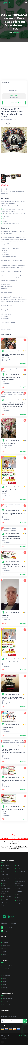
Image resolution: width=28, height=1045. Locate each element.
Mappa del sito (6, 1005)
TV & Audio (19, 891)
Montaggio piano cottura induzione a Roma (13, 490)
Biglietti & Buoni (20, 885)
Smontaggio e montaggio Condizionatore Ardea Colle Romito (13, 565)
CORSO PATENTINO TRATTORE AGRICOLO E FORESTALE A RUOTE (13, 698)
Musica (4, 885)
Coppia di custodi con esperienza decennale (13, 354)
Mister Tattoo (14, 89)
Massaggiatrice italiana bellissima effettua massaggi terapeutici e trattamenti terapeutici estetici (13, 404)
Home (10, 32)
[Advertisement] (14, 57)
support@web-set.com (10, 931)
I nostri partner (6, 975)
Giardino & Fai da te (21, 872)
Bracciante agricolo (8, 443)
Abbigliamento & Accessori (20, 882)
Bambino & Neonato (7, 869)
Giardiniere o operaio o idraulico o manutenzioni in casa (13, 514)
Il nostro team (6, 945)
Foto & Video (19, 869)
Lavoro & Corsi (6, 900)
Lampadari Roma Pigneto (10, 662)
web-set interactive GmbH (17, 1036)
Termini (4, 951)
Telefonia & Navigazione (4, 904)
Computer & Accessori (5, 879)
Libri (3, 872)
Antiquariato (5, 865)
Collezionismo (6, 888)
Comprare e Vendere (7, 966)
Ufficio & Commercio (7, 875)
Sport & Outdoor (6, 896)
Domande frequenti (7, 998)
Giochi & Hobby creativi (5, 892)
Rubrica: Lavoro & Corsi (12, 351)
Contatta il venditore (15, 102)
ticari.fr (4, 984)
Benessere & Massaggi (19, 902)
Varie (17, 894)
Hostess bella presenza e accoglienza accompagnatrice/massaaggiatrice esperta (13, 751)
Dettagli (22, 363)
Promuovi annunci (7, 972)
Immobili (18, 878)
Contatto (4, 948)
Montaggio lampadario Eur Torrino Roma (13, 781)
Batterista (5, 615)
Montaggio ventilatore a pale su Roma (12, 810)
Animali (18, 888)
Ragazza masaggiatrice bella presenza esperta (11, 378)
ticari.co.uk (5, 987)
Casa (17, 875)
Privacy (4, 954)
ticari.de (4, 981)
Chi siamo (5, 942)
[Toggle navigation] (26, 3)
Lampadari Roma (7, 727)
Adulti (17, 897)
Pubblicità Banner (7, 969)
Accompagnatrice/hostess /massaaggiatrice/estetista (11, 537)
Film (17, 865)
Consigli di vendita (7, 1002)
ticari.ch (4, 978)
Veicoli (4, 883)
